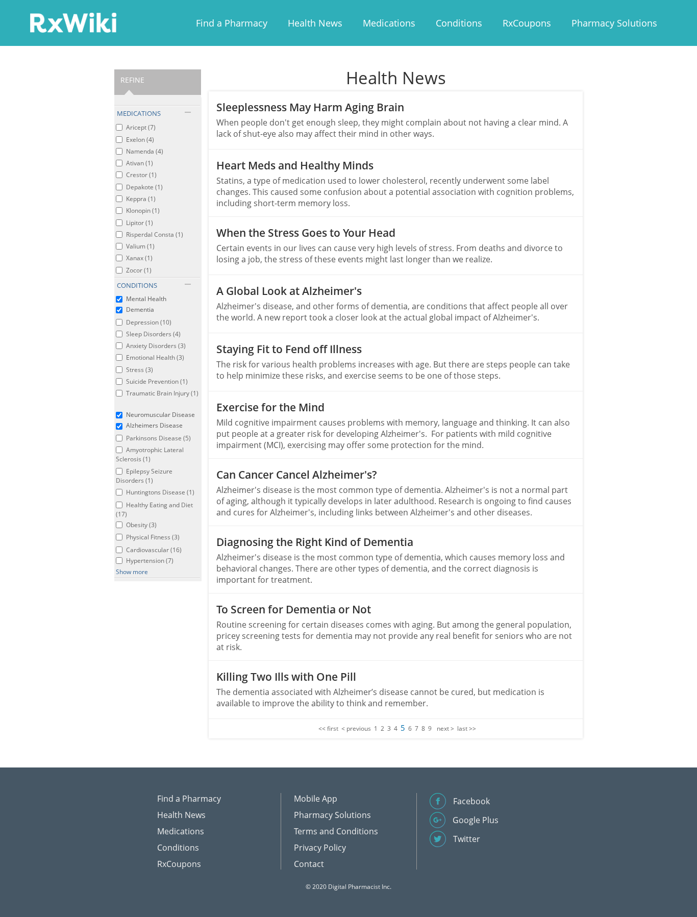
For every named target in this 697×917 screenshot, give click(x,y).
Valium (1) (140, 246)
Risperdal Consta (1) (154, 234)
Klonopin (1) (143, 210)
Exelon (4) (140, 139)
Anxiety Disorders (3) (156, 345)
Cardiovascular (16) (154, 550)
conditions (137, 285)
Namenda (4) (144, 151)
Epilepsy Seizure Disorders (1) (144, 476)
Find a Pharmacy (231, 23)
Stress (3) (139, 369)
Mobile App (315, 798)
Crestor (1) (141, 174)
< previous (356, 728)
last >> (466, 728)
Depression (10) (148, 322)
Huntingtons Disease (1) (160, 492)
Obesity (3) (141, 525)
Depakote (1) (144, 187)
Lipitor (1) (139, 222)
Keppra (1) (141, 198)
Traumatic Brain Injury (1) (162, 393)
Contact (309, 864)
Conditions (459, 23)
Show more (132, 571)
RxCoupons (527, 23)
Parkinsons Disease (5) (158, 438)
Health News (315, 23)
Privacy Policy (320, 847)
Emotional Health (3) (155, 357)
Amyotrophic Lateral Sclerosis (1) (150, 454)
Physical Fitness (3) (153, 537)
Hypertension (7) (149, 560)
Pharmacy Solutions (614, 23)
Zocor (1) (139, 270)
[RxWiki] (73, 22)
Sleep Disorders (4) (153, 334)
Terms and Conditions (336, 831)
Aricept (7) (141, 127)
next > (445, 728)
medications (139, 113)
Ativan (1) (139, 163)
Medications (389, 23)
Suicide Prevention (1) (157, 381)
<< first (328, 728)
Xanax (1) (139, 258)
